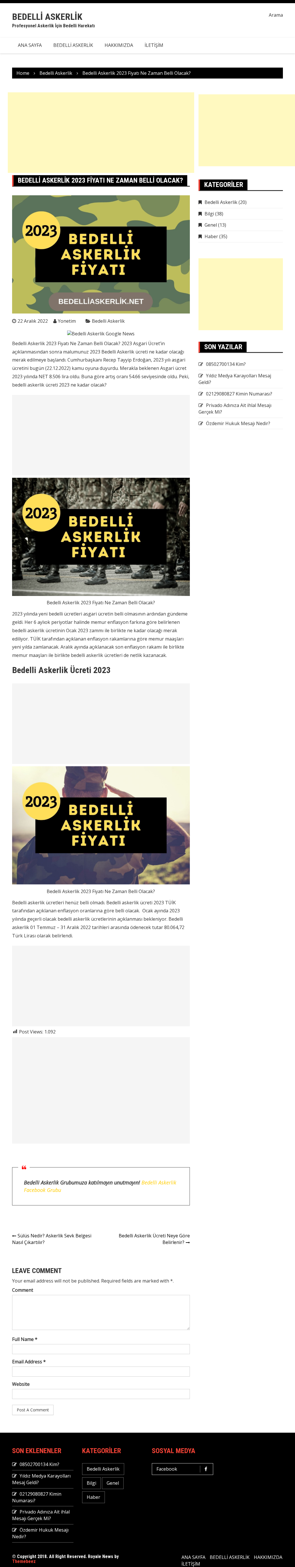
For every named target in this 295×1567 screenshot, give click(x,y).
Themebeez (24, 1561)
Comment (22, 1290)
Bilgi (209, 214)
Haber (211, 236)
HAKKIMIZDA (119, 45)
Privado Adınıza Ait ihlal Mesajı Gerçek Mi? (41, 1515)
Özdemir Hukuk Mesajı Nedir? (238, 423)
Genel (211, 225)
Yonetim (67, 321)
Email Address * (29, 1361)
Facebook (166, 1469)
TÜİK (35, 639)
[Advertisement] (101, 132)
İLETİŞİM (154, 45)
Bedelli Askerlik (47, 16)
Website (21, 1384)
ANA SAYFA (30, 45)
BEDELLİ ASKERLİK (73, 45)
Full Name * (24, 1339)
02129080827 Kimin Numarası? (239, 394)
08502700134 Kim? (226, 364)
